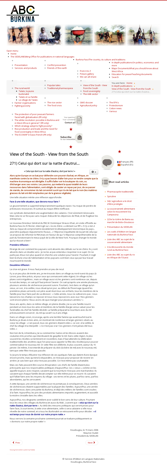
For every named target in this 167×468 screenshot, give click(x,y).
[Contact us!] (71, 120)
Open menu (12, 50)
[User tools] (93, 172)
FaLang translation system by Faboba (22, 450)
